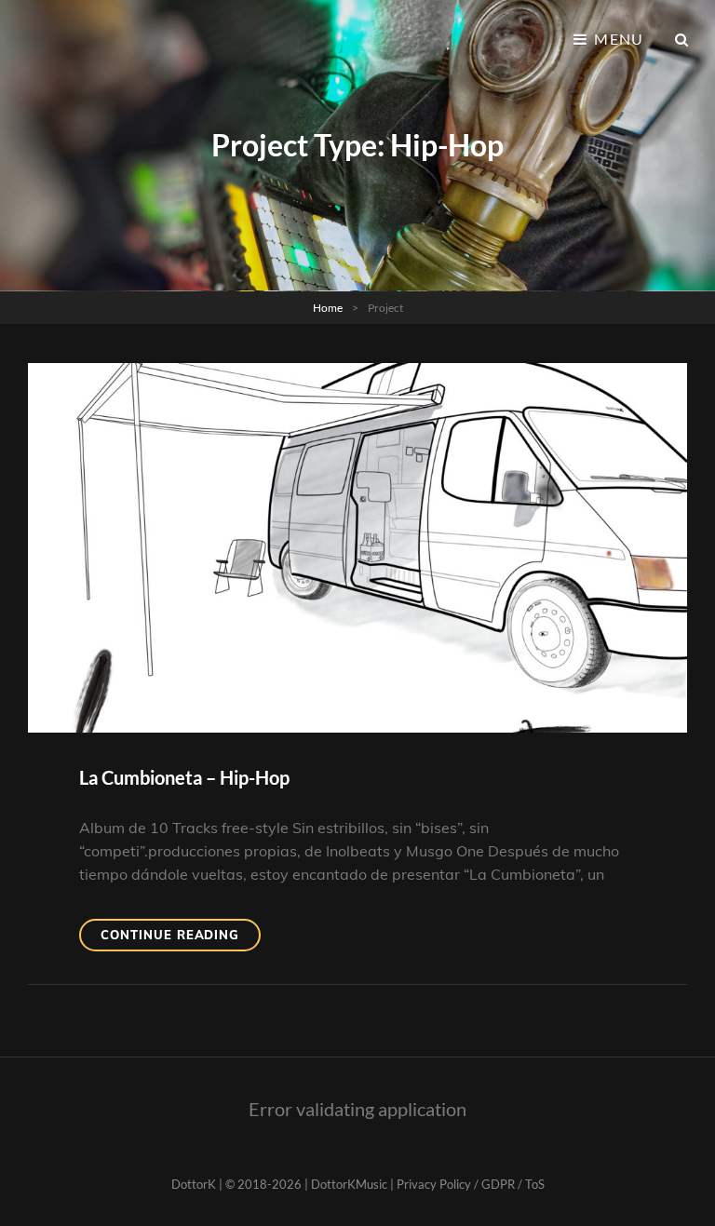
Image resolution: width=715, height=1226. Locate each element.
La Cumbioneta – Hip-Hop (184, 777)
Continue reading (181, 938)
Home (328, 308)
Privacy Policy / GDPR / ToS (471, 1184)
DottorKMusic (349, 1184)
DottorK (193, 1184)
